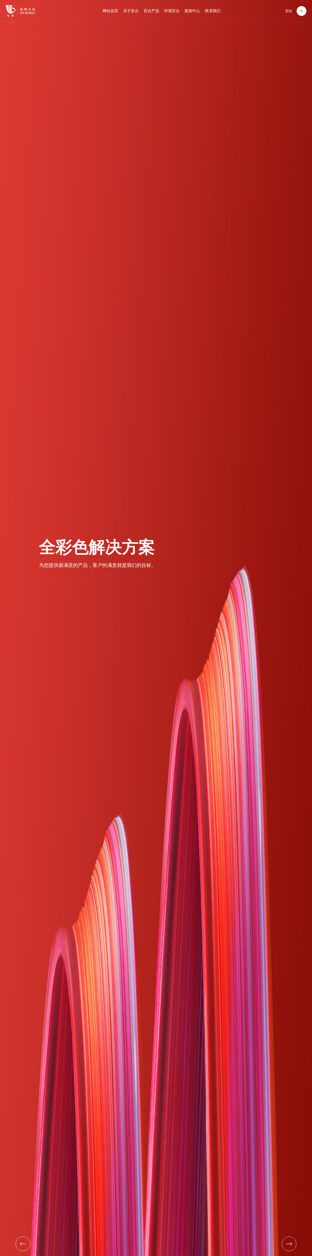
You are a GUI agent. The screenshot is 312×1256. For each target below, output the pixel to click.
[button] (23, 1243)
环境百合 (172, 11)
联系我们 (213, 11)
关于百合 (131, 11)
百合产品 (151, 11)
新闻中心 (192, 11)
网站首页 (110, 11)
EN (289, 11)
